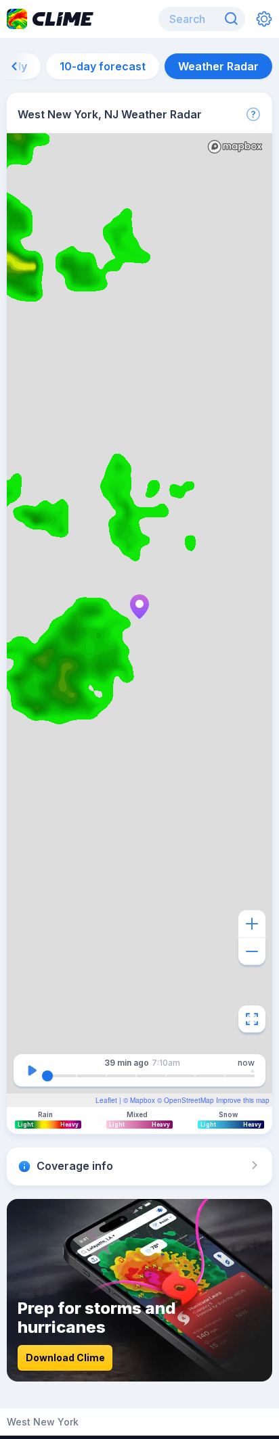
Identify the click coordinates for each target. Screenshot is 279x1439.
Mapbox (142, 1100)
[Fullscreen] (251, 1019)
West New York (43, 1422)
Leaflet (106, 1100)
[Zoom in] (251, 923)
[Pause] (31, 1070)
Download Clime (65, 1357)
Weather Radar (218, 66)
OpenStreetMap (189, 1100)
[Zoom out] (251, 951)
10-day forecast (103, 66)
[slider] (47, 1075)
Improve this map (243, 1100)
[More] (253, 114)
